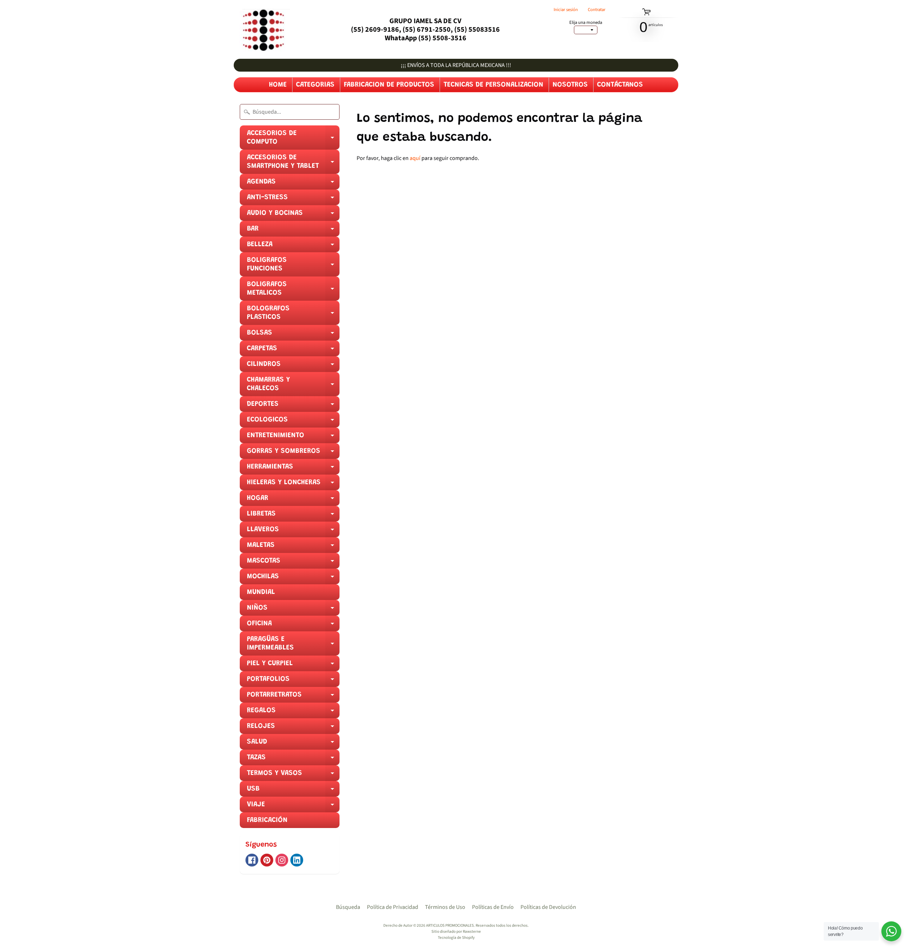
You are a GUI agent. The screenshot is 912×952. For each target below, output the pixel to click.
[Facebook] (251, 860)
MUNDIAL (261, 592)
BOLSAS (293, 335)
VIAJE (293, 806)
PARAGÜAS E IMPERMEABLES (293, 646)
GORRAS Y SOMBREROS (293, 453)
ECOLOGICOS (293, 422)
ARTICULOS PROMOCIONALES (450, 925)
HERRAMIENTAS (293, 469)
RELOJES (293, 728)
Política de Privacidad (392, 907)
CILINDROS (293, 366)
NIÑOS (293, 610)
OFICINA (293, 625)
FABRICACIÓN (267, 820)
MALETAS (293, 547)
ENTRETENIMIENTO (293, 437)
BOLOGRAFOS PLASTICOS (293, 315)
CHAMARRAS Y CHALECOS (293, 386)
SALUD (293, 744)
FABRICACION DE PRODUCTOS (389, 84)
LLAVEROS (293, 531)
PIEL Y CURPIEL (293, 665)
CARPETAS (293, 350)
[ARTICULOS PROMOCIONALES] (262, 29)
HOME (278, 84)
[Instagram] (281, 860)
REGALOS (293, 712)
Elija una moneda (585, 22)
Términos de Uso (445, 907)
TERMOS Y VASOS (293, 775)
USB (293, 791)
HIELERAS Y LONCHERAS (293, 484)
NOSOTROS (570, 84)
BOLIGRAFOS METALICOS (293, 291)
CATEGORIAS (315, 84)
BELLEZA (293, 246)
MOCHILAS (293, 578)
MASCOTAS (293, 563)
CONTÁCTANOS (620, 84)
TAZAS (293, 759)
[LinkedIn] (296, 860)
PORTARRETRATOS (293, 697)
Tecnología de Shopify (456, 937)
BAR (293, 231)
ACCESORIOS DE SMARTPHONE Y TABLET (293, 164)
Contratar (596, 9)
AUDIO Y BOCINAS (293, 215)
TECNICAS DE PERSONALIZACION (493, 84)
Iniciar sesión (566, 9)
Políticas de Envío (493, 907)
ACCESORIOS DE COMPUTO (293, 140)
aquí (415, 158)
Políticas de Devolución (548, 907)
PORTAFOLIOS (293, 681)
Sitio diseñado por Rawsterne (456, 931)
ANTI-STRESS (293, 199)
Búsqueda (348, 907)
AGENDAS (293, 184)
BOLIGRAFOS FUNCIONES (293, 266)
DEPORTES (293, 406)
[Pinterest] (266, 860)
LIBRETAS (293, 516)
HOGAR (293, 500)
